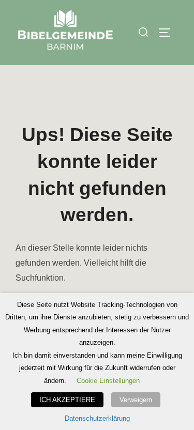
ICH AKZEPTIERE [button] (67, 400)
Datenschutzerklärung (97, 418)
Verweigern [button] (136, 400)
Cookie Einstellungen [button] (108, 381)
